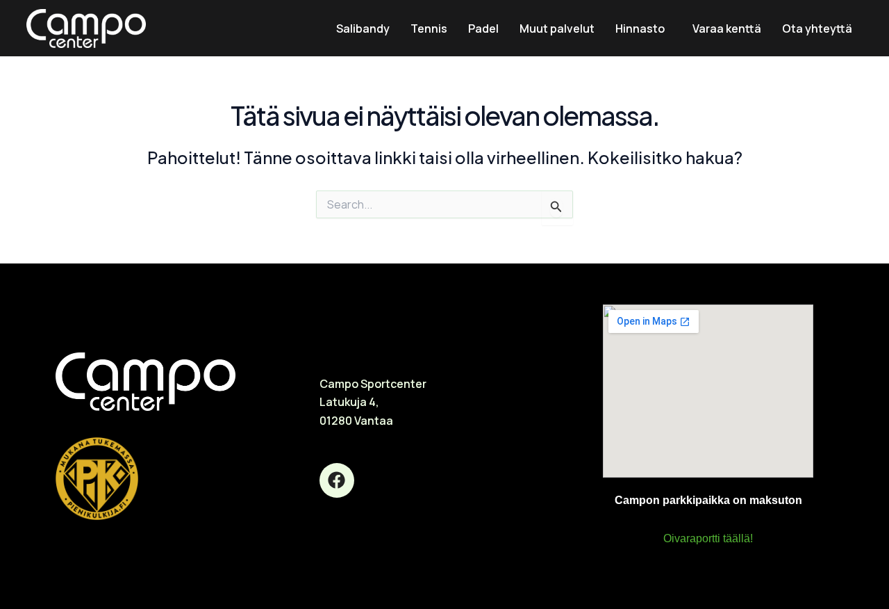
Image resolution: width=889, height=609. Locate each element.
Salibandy (363, 28)
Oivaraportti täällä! (708, 538)
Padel (483, 28)
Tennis (428, 28)
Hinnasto (640, 28)
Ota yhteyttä (817, 28)
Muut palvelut (557, 28)
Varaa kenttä (726, 28)
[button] (643, 28)
